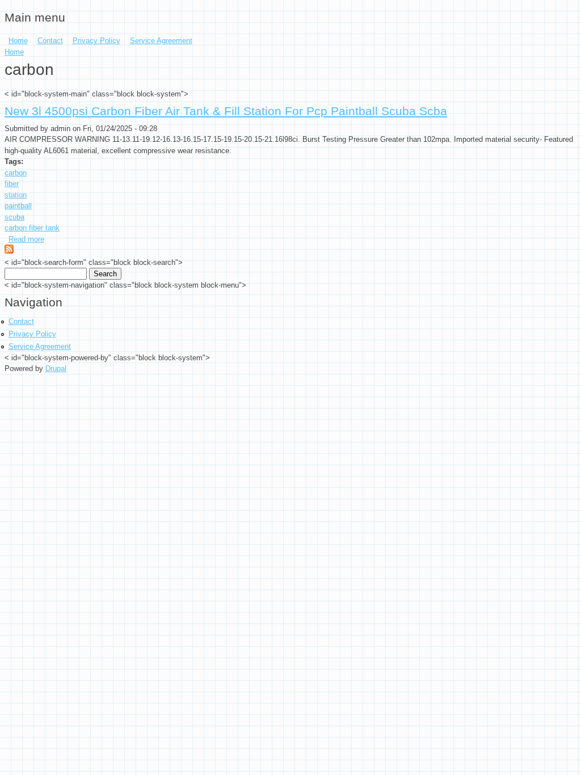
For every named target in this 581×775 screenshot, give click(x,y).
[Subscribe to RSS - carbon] (9, 251)
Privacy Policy (96, 40)
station (16, 195)
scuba (14, 217)
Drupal (55, 368)
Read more (26, 239)
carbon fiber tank (32, 228)
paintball (18, 205)
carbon (16, 173)
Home (18, 40)
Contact (50, 40)
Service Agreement (161, 40)
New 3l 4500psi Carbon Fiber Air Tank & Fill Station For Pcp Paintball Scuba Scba (226, 111)
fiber (12, 183)
